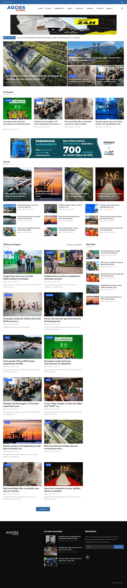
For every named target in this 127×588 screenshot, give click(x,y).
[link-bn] (63, 148)
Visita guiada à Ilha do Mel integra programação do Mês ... (19, 362)
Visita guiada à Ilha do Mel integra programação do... (15, 194)
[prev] (119, 37)
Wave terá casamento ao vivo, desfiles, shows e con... (109, 194)
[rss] (87, 557)
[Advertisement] (103, 325)
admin (7, 82)
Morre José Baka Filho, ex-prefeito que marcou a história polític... (47, 123)
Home (40, 8)
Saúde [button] (69, 8)
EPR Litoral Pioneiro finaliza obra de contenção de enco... (60, 447)
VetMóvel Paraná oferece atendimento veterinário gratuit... (62, 277)
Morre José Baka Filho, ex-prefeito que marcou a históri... (21, 489)
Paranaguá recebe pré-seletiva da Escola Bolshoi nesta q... (22, 319)
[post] (35, 63)
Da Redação (62, 541)
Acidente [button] (79, 8)
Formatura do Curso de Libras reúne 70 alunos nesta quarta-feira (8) (39, 37)
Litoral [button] (48, 8)
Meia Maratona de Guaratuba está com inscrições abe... (111, 229)
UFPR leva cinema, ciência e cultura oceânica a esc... (70, 206)
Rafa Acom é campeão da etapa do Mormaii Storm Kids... (29, 229)
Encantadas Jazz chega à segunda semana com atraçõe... (29, 217)
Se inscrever (119, 547)
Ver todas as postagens (74, 245)
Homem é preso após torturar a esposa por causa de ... (70, 559)
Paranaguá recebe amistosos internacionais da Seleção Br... (58, 362)
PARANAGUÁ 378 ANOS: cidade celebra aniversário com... (111, 286)
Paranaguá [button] (59, 8)
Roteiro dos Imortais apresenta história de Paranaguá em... (62, 319)
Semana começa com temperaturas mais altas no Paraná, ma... (22, 447)
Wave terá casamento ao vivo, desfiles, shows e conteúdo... (62, 489)
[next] (122, 37)
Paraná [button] (90, 8)
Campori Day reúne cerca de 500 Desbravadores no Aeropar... (18, 277)
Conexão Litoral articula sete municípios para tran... (109, 206)
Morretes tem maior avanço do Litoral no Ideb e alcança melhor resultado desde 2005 (95, 59)
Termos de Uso (117, 583)
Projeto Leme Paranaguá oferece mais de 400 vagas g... (111, 217)
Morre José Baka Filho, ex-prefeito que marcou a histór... (80, 80)
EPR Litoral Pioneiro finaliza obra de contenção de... (77, 194)
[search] (122, 8)
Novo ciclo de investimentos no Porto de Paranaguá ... (69, 217)
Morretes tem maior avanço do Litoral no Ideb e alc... (28, 206)
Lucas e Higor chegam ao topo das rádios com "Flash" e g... (63, 404)
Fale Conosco (7, 2)
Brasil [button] (109, 8)
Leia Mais (42, 509)
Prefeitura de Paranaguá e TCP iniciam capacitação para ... (21, 404)
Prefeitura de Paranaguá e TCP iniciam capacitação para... (109, 80)
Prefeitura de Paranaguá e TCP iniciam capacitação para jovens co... (17, 123)
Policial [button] (99, 8)
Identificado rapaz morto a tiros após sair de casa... (70, 548)
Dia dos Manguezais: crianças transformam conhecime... (68, 229)
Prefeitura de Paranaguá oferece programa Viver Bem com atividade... (108, 124)
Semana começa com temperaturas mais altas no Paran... (46, 193)
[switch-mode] (122, 2)
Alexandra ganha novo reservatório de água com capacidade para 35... (78, 123)
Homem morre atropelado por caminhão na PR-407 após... (70, 537)
